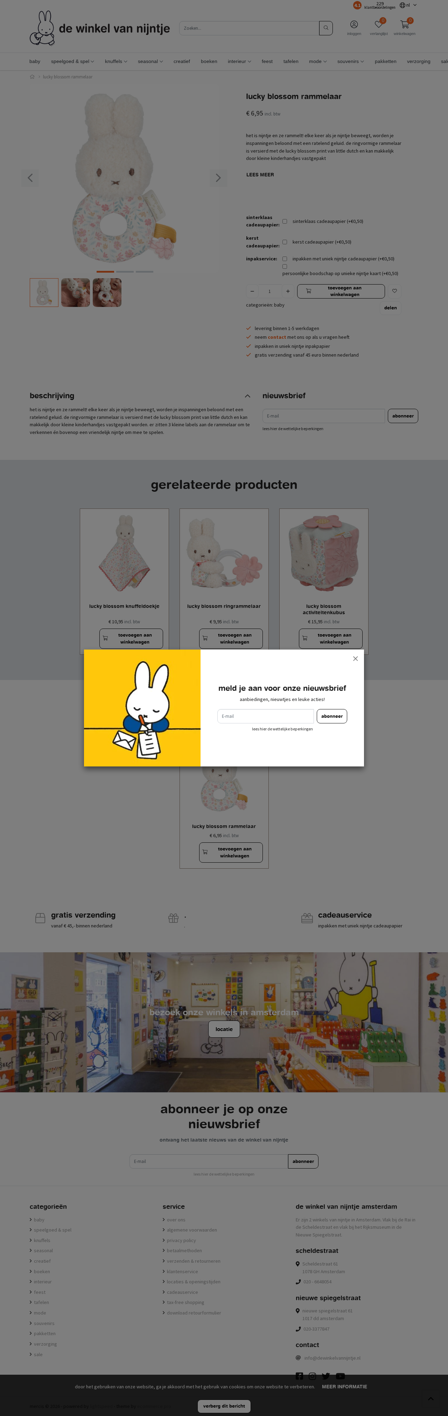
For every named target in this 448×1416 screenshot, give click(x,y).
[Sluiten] (355, 658)
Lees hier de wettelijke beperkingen (282, 729)
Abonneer (332, 716)
